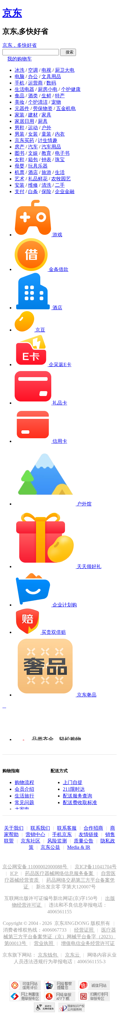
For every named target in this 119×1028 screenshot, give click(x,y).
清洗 (46, 185)
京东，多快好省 (19, 45)
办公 (33, 76)
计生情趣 (47, 140)
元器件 (22, 108)
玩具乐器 (38, 165)
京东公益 (50, 847)
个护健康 (71, 89)
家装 (19, 114)
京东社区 (30, 840)
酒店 (33, 172)
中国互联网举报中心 (25, 996)
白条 (33, 191)
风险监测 (57, 840)
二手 (60, 185)
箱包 (33, 159)
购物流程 (24, 782)
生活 (60, 172)
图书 (19, 153)
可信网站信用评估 (25, 985)
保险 (46, 191)
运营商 (35, 82)
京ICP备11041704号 (96, 866)
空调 (33, 70)
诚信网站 (94, 985)
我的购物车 (19, 58)
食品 (19, 95)
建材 (33, 114)
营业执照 (44, 943)
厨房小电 (47, 89)
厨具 (43, 121)
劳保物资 (42, 108)
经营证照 (84, 929)
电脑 (19, 76)
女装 (33, 134)
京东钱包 (48, 954)
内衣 (60, 134)
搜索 (68, 52)
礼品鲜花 (38, 178)
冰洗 (19, 70)
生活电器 (24, 89)
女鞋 (19, 159)
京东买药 (24, 140)
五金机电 (66, 108)
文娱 (33, 153)
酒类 (33, 95)
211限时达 (74, 789)
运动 (33, 127)
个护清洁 (38, 102)
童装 (46, 134)
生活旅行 (24, 795)
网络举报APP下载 (59, 996)
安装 (19, 185)
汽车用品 (51, 146)
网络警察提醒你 (59, 985)
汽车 (33, 146)
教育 (46, 153)
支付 (19, 191)
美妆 (19, 102)
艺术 (19, 178)
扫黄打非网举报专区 (94, 996)
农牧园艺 (61, 178)
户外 (46, 127)
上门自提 (72, 782)
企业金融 (64, 191)
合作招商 (93, 828)
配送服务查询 (77, 795)
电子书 (62, 153)
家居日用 (24, 121)
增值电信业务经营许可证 (88, 943)
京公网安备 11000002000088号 (35, 866)
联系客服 (67, 828)
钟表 (46, 159)
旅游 (46, 172)
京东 (12, 12)
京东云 (73, 954)
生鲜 (46, 95)
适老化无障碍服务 (44, 1007)
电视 (46, 70)
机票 (19, 172)
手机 (19, 82)
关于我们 (13, 828)
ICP (14, 873)
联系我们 (40, 828)
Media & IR (78, 847)
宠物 (56, 102)
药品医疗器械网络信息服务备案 (60, 873)
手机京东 (62, 834)
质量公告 (83, 840)
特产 (60, 95)
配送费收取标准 (80, 802)
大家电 (22, 809)
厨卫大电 (64, 70)
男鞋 (19, 127)
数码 (51, 82)
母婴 (19, 165)
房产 (19, 146)
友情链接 (88, 834)
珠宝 (60, 159)
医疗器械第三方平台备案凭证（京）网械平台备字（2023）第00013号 (59, 936)
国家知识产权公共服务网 (71, 1007)
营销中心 (35, 834)
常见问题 (24, 802)
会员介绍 (24, 789)
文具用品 (51, 76)
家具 (46, 114)
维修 (33, 185)
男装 (19, 134)
